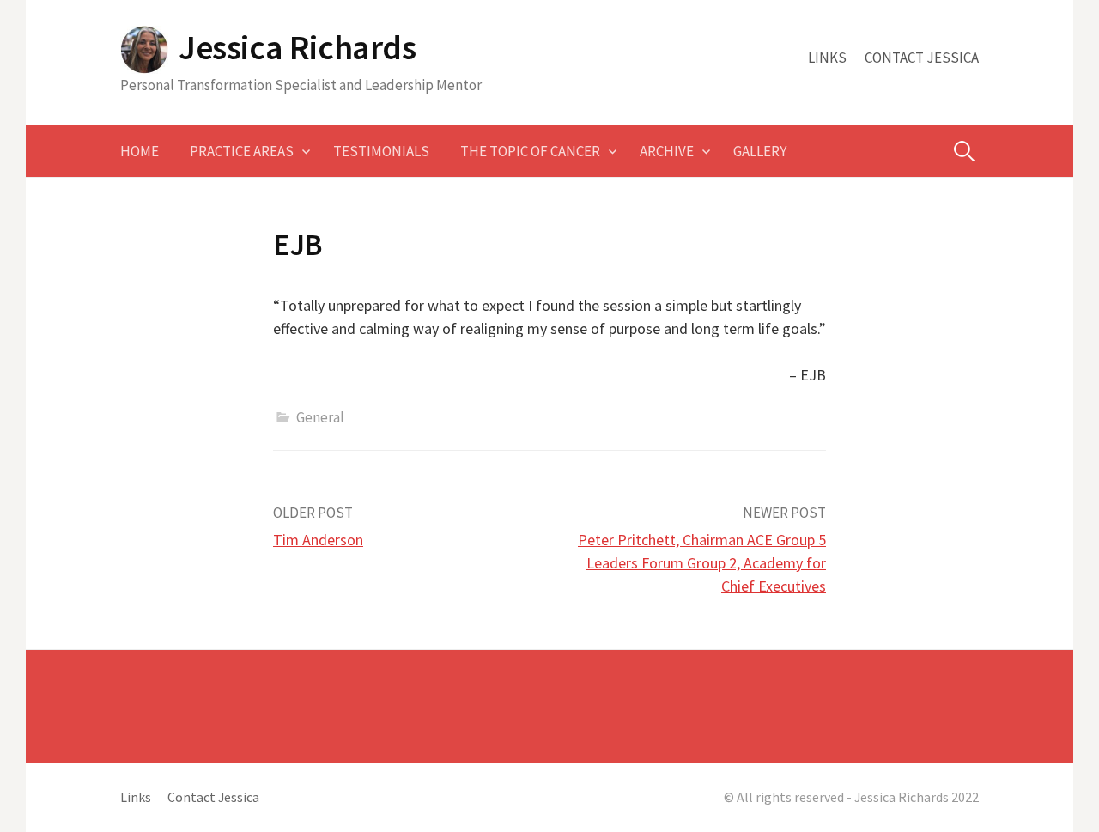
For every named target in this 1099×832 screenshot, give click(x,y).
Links (827, 57)
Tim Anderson (318, 540)
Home (139, 151)
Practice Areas (242, 151)
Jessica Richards (297, 47)
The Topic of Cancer (530, 151)
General (320, 417)
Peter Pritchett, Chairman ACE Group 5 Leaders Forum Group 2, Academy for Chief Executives (702, 563)
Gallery (759, 151)
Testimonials (381, 151)
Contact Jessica (922, 57)
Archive (667, 151)
